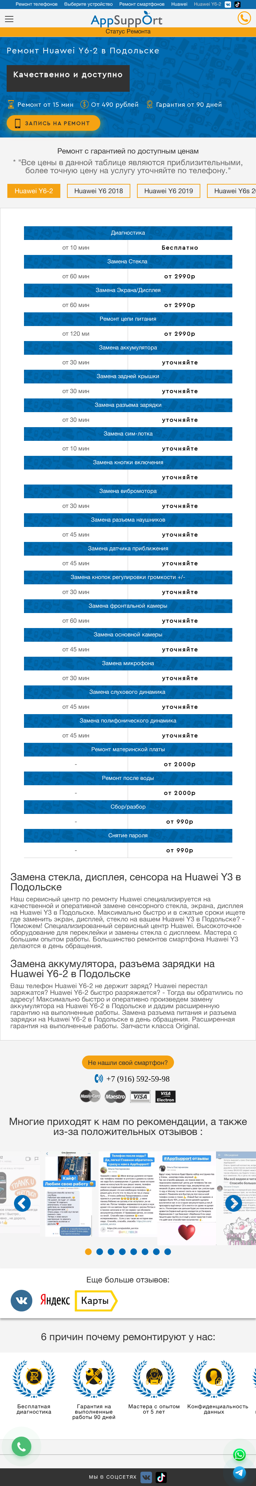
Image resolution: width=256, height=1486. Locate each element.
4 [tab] (122, 1251)
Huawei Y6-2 (34, 192)
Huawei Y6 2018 (98, 192)
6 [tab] (145, 1251)
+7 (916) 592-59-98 (138, 1079)
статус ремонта (128, 32)
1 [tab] (88, 1251)
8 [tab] (167, 1251)
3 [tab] (111, 1251)
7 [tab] (156, 1251)
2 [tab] (99, 1251)
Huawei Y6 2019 (168, 192)
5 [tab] (133, 1251)
